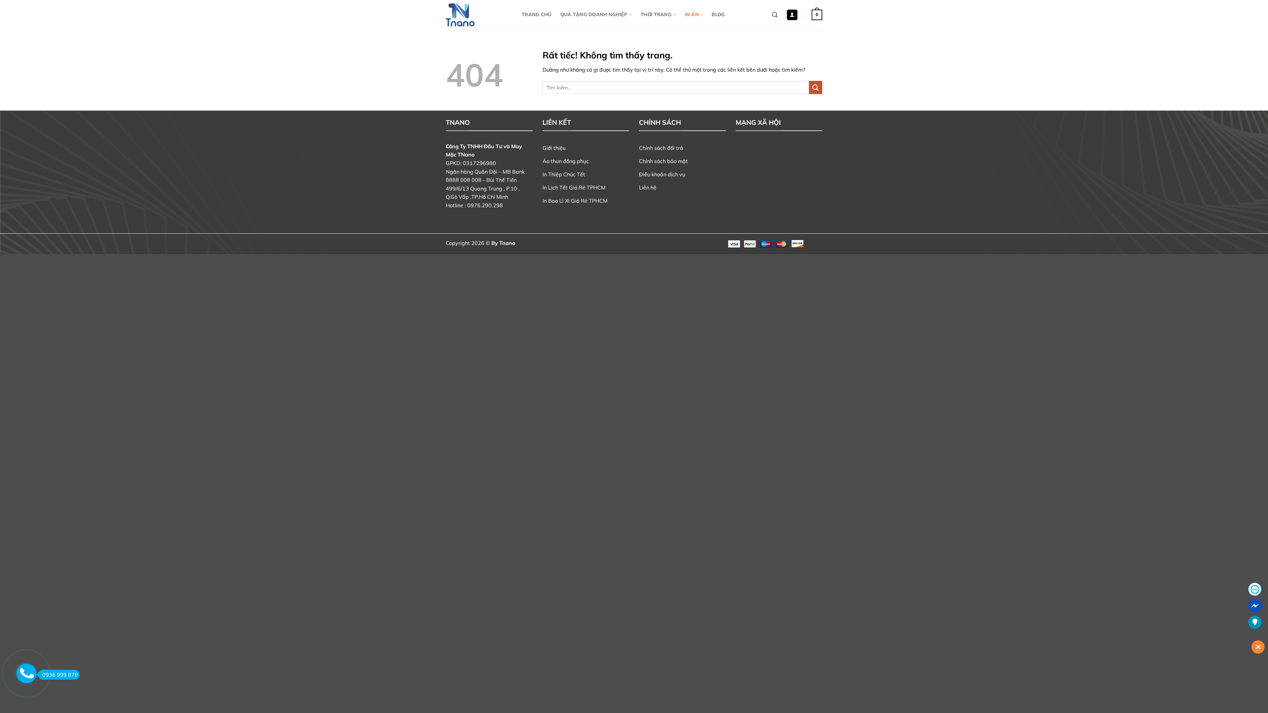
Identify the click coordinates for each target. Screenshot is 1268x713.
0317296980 (479, 163)
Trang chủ (537, 14)
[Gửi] (815, 87)
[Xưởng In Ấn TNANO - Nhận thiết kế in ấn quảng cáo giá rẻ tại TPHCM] (479, 15)
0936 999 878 (60, 674)
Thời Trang (656, 14)
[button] (792, 15)
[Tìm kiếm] (775, 15)
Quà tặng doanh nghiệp (594, 14)
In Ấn (692, 14)
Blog (718, 14)
